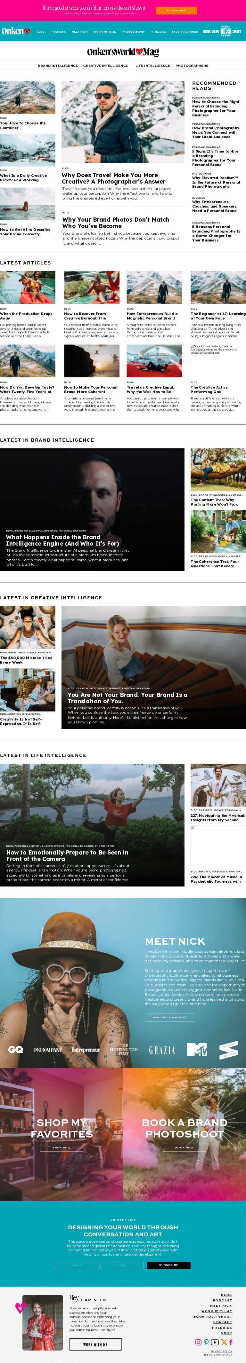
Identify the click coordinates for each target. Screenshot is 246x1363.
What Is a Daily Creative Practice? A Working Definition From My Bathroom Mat (23, 182)
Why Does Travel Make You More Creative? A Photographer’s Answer (113, 178)
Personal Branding (73, 531)
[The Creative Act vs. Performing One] (218, 361)
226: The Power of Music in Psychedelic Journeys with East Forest (216, 881)
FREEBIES (222, 1327)
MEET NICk (221, 1306)
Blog (65, 168)
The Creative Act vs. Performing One (209, 389)
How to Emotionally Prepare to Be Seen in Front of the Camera (67, 855)
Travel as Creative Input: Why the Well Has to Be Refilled (150, 391)
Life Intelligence (211, 810)
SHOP (226, 1333)
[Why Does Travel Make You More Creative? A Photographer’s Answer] (123, 122)
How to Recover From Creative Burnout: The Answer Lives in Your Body (89, 318)
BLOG (226, 1295)
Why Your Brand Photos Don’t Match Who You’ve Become (115, 222)
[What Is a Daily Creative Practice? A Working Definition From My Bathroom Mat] (27, 150)
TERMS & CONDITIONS (218, 1355)
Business (50, 531)
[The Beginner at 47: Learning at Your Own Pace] (218, 287)
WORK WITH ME (216, 1311)
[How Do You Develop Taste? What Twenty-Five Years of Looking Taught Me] (27, 361)
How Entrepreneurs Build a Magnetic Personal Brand (152, 316)
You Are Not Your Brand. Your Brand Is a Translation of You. (127, 698)
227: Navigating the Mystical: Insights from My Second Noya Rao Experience (218, 819)
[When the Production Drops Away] (27, 287)
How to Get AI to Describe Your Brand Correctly (25, 231)
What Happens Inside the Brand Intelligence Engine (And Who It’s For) (62, 540)
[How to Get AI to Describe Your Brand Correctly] (27, 204)
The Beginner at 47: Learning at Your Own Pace (218, 316)
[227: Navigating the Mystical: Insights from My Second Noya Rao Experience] (218, 785)
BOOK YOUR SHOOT (213, 1316)
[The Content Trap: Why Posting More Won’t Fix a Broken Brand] (218, 469)
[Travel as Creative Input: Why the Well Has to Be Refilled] (154, 361)
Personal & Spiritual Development (39, 846)
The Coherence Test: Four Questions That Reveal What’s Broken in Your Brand (218, 566)
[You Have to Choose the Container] (27, 98)
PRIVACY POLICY (222, 1351)
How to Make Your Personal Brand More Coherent (90, 389)
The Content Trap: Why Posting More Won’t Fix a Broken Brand (215, 504)
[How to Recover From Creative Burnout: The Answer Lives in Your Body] (91, 287)
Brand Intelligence (28, 531)
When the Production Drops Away (26, 316)
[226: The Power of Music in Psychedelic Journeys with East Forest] (218, 846)
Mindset (234, 557)
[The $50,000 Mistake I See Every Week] (27, 627)
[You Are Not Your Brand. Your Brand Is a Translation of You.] (154, 667)
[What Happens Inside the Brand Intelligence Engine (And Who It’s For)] (92, 509)
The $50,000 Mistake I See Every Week (26, 660)
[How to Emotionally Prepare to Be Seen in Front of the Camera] (92, 825)
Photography (105, 846)
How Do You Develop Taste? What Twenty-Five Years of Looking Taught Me (27, 391)
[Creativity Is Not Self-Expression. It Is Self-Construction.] (27, 689)
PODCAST (222, 1300)
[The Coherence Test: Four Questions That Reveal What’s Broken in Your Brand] (218, 531)
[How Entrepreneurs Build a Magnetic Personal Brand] (154, 287)
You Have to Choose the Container (22, 125)
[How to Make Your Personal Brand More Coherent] (91, 361)
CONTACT (222, 1322)
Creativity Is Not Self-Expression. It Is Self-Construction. (21, 723)
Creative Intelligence (92, 688)
